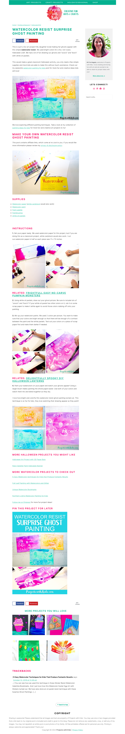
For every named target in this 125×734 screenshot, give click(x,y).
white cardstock (33, 204)
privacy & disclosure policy (51, 145)
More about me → (99, 76)
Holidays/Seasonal (24, 25)
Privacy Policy (77, 730)
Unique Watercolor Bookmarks (24, 489)
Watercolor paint (19, 207)
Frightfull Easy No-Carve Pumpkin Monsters (39, 294)
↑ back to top (62, 705)
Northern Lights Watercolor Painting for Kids (30, 496)
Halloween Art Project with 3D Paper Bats (29, 459)
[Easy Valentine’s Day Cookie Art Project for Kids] (62, 625)
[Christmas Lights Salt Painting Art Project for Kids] (28, 650)
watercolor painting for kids (34, 68)
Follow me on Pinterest (21, 502)
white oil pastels (18, 216)
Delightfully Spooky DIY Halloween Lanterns (38, 379)
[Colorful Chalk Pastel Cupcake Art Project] (28, 625)
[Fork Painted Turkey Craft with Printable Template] (62, 650)
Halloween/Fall (36, 25)
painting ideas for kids (21, 128)
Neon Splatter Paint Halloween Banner (27, 466)
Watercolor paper (19, 204)
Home (14, 25)
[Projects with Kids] (62, 20)
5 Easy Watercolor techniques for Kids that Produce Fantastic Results (40, 477)
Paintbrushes (17, 213)
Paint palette (17, 210)
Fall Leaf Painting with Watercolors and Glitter (30, 483)
